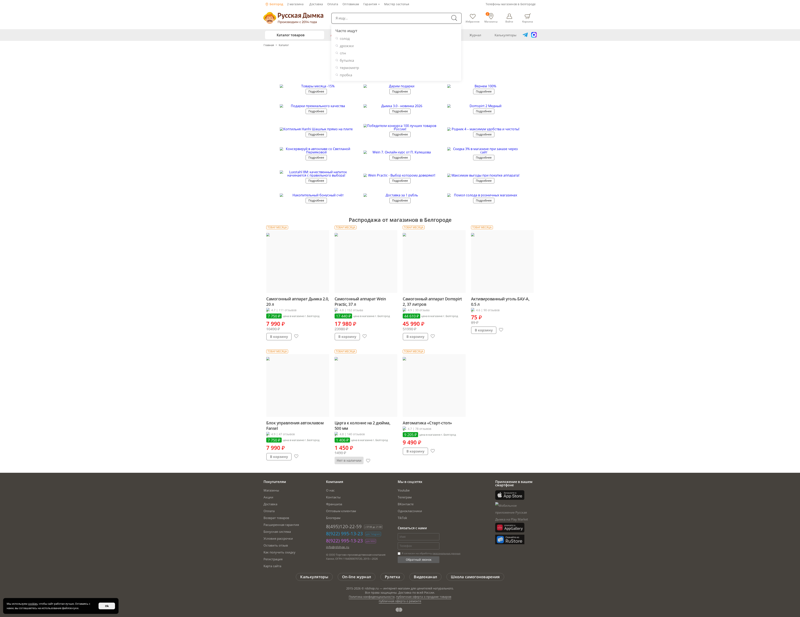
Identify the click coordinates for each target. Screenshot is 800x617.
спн (343, 53)
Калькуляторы (505, 35)
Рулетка (392, 576)
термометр (349, 67)
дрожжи (347, 45)
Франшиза (334, 504)
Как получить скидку (279, 552)
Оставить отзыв (276, 545)
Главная (269, 45)
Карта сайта (272, 566)
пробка (346, 75)
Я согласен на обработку (430, 553)
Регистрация (273, 559)
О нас (330, 490)
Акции (268, 497)
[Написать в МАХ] (534, 35)
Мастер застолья (396, 4)
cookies (33, 604)
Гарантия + (371, 4)
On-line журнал (356, 576)
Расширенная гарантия (281, 525)
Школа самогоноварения (475, 576)
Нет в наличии (349, 460)
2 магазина (295, 4)
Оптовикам (350, 4)
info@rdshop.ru (337, 547)
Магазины (271, 490)
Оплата (332, 4)
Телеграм (405, 497)
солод (345, 38)
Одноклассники (410, 511)
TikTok (402, 518)
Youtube (404, 490)
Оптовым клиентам (341, 511)
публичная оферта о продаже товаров (423, 597)
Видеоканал (425, 576)
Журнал (475, 35)
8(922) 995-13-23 (344, 533)
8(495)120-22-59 (344, 526)
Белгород (276, 4)
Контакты (333, 497)
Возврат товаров (276, 518)
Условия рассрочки (278, 538)
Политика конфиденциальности (372, 597)
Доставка (316, 4)
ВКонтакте (406, 504)
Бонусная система (277, 531)
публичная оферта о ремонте (400, 601)
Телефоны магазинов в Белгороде (511, 4)
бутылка (347, 60)
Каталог (284, 45)
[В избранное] (296, 336)
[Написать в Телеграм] (525, 35)
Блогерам (333, 518)
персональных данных (446, 553)
